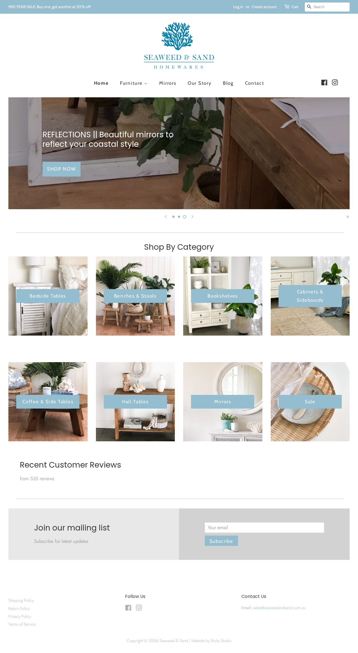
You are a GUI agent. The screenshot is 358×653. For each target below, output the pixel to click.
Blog (228, 83)
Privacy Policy (19, 616)
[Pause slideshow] (347, 216)
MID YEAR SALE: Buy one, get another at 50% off (49, 6)
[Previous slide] (165, 216)
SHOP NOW (61, 169)
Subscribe (221, 541)
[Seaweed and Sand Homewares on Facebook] (324, 83)
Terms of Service (22, 624)
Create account (264, 6)
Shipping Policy (21, 600)
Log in (238, 6)
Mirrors (167, 83)
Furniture (132, 83)
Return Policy (19, 608)
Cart (294, 6)
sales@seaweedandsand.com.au (279, 607)
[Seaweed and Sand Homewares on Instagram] (335, 83)
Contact (254, 83)
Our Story (199, 83)
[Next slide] (192, 216)
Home (101, 83)
